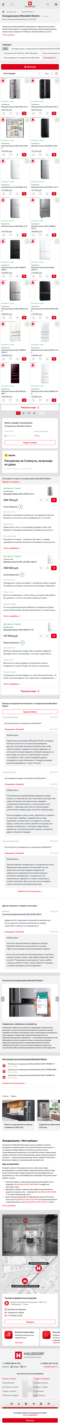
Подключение (8, 1383)
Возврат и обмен (40, 1387)
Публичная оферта (10, 1395)
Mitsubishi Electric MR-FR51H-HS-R (44, 186)
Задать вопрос (30, 712)
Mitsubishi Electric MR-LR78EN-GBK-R (45, 308)
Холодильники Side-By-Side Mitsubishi (21, 53)
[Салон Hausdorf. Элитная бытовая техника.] (3, 12)
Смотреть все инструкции (13, 1083)
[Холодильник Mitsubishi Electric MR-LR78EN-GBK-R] (45, 280)
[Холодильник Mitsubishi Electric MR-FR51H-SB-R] (45, 117)
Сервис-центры (9, 1391)
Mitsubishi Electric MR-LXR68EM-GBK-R (13, 267)
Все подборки (49, 58)
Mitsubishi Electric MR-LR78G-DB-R (44, 106)
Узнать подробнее (30, 1415)
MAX (24, 1367)
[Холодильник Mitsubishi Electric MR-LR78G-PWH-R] (15, 117)
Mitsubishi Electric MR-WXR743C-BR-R (14, 391)
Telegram (16, 1367)
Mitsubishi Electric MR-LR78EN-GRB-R (20, 560)
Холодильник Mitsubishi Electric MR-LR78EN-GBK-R (21, 914)
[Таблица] (56, 73)
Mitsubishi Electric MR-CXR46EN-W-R (44, 391)
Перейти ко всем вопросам (29, 891)
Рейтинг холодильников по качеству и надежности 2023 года (18, 1115)
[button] (3, 78)
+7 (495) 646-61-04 (11, 1363)
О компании (38, 1391)
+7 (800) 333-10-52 (49, 1363)
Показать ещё (28, 407)
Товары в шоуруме (41, 1378)
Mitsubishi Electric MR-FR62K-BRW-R (27, 1184)
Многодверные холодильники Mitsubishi (22, 57)
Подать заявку (30, 442)
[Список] (52, 73)
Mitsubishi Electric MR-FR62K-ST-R (14, 225)
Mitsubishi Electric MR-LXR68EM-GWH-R (13, 350)
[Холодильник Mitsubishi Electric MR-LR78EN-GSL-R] (15, 280)
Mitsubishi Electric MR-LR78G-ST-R (14, 106)
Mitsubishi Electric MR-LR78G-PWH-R (14, 146)
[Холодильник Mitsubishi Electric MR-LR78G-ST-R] (15, 78)
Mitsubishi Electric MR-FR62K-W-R (14, 186)
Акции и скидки (9, 1378)
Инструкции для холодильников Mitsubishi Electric (24, 1059)
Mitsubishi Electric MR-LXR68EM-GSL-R (43, 226)
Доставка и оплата (10, 1387)
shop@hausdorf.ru (51, 1367)
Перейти (30, 1322)
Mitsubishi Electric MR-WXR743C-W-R (45, 350)
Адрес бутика (39, 1395)
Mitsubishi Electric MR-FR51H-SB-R (44, 145)
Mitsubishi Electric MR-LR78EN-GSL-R (15, 308)
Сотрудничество (40, 1383)
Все (5, 49)
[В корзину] (24, 113)
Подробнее (19, 1343)
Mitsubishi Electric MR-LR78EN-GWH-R (43, 267)
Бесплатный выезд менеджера (30, 1373)
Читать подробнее (10, 548)
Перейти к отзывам (10, 482)
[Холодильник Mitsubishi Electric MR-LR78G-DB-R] (45, 78)
